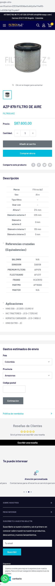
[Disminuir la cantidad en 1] (17, 133)
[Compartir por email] (50, 165)
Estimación (13, 400)
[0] (49, 25)
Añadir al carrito (27, 144)
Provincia (7, 369)
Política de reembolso (13, 413)
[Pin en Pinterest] (39, 165)
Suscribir (12, 552)
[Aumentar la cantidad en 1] (33, 133)
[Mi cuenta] (43, 25)
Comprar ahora (27, 153)
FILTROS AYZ (9, 113)
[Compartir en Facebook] (33, 165)
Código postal (9, 382)
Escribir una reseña (28, 442)
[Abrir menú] (4, 25)
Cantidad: (7, 133)
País (5, 355)
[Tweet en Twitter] (44, 165)
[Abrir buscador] (38, 25)
